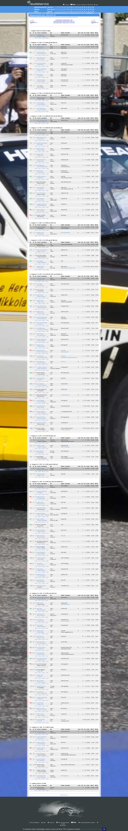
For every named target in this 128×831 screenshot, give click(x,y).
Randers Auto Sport (66, 541)
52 (36, 585)
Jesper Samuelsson (42, 368)
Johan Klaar (40, 48)
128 (36, 451)
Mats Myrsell (40, 451)
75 (36, 759)
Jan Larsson (40, 324)
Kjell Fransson (40, 614)
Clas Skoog (39, 261)
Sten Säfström (40, 187)
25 (36, 69)
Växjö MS (63, 350)
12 (36, 367)
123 (36, 625)
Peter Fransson (41, 615)
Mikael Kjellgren (41, 553)
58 (36, 422)
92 (36, 691)
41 (36, 378)
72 (36, 753)
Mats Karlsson (40, 519)
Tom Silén (39, 284)
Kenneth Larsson (41, 585)
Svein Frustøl (40, 289)
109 (36, 619)
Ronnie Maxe (40, 64)
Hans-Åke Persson (41, 306)
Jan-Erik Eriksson (41, 63)
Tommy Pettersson (41, 53)
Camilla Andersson (42, 204)
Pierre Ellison (40, 139)
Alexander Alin (40, 279)
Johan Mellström (41, 104)
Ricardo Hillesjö (41, 759)
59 (36, 132)
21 (36, 261)
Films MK (63, 719)
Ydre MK (63, 535)
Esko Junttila (40, 452)
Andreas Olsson (41, 340)
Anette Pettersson (41, 205)
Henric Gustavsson (41, 693)
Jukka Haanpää (41, 719)
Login (96, 4)
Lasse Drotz (40, 619)
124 (36, 497)
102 (36, 608)
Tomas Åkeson (40, 103)
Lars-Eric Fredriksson (42, 250)
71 (36, 563)
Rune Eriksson (40, 200)
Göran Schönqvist (41, 363)
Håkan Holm (40, 154)
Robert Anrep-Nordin (42, 352)
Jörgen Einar (40, 345)
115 (36, 417)
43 (36, 148)
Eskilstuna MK (64, 57)
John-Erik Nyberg (41, 402)
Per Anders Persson (42, 658)
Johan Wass (40, 569)
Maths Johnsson (41, 537)
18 (36, 46)
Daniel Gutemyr (41, 81)
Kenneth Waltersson (42, 120)
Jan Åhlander (40, 703)
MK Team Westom (65, 232)
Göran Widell (40, 487)
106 (36, 597)
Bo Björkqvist (40, 161)
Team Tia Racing (65, 447)
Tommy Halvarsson (42, 307)
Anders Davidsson (41, 413)
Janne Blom (40, 625)
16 (36, 232)
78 (36, 328)
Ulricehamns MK (65, 395)
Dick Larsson (40, 636)
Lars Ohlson (40, 485)
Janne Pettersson (41, 775)
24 (36, 159)
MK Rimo (63, 361)
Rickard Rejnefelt (41, 262)
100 (36, 485)
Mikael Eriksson (41, 574)
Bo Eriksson (40, 74)
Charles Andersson (42, 491)
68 (36, 468)
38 (36, 120)
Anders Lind (40, 704)
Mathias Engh (40, 468)
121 (36, 445)
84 (36, 311)
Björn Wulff (40, 749)
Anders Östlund (41, 531)
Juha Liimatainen (41, 133)
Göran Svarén (40, 407)
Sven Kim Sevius (41, 278)
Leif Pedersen (40, 580)
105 (36, 719)
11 (36, 187)
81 (36, 278)
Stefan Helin (40, 300)
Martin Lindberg (41, 548)
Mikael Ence (40, 70)
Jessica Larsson (41, 637)
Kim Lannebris (40, 211)
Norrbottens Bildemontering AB (69, 357)
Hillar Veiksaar (40, 59)
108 (36, 383)
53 (36, 339)
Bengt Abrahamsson (42, 143)
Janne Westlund (41, 417)
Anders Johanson (41, 176)
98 (36, 535)
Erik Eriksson (40, 691)
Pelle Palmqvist (41, 552)
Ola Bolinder (40, 76)
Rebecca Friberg (41, 715)
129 (36, 440)
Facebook (67, 4)
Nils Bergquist (40, 165)
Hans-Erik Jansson (41, 318)
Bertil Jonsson (40, 234)
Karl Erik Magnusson (42, 166)
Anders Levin (40, 232)
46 (36, 411)
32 (36, 137)
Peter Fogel (40, 144)
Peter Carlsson (40, 209)
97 (36, 675)
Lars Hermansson (41, 576)
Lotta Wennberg (41, 744)
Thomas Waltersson (42, 121)
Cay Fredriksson (41, 52)
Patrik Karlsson (41, 503)
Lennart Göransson (42, 110)
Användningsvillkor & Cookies (87, 822)
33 (36, 165)
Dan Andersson (41, 753)
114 (36, 653)
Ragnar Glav (40, 311)
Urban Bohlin (40, 559)
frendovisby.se (64, 81)
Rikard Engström (41, 610)
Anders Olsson (40, 445)
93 (36, 642)
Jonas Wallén (40, 680)
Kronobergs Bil (64, 352)
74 (36, 558)
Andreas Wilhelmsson (42, 470)
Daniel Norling (40, 654)
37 (36, 356)
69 (36, 295)
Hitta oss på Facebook (63, 822)
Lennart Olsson (41, 474)
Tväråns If (63, 356)
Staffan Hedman (41, 570)
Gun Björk (39, 379)
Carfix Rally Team (65, 604)
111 (36, 703)
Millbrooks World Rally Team (68, 268)
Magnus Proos (40, 475)
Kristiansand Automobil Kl (67, 289)
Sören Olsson (40, 502)
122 (36, 636)
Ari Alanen (39, 563)
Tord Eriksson (40, 198)
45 (36, 154)
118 (36, 513)
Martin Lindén (40, 148)
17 (36, 52)
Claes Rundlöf (40, 621)
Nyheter (64, 825)
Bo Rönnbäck (40, 35)
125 (36, 630)
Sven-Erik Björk (41, 378)
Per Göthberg (40, 440)
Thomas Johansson (42, 132)
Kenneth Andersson (42, 317)
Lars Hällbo (40, 85)
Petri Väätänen (40, 760)
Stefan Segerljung (41, 339)
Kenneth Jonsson (41, 57)
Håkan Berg (40, 177)
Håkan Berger (40, 632)
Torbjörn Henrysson (42, 697)
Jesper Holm (40, 155)
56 (36, 686)
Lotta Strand (40, 738)
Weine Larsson (40, 565)
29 (36, 250)
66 (36, 508)
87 (36, 552)
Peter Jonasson (41, 535)
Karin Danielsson (41, 335)
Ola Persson (40, 698)
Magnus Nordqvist (41, 97)
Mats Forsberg (40, 581)
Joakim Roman (40, 266)
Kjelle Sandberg (41, 513)
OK (104, 829)
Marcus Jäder (40, 172)
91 (36, 491)
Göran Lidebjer (41, 411)
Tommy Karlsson (41, 558)
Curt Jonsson (40, 356)
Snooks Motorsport (65, 429)
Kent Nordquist (41, 642)
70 (36, 334)
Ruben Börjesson (41, 686)
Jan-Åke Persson (41, 660)
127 (36, 614)
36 (36, 574)
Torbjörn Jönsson (41, 599)
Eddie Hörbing (40, 497)
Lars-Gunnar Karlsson (42, 329)
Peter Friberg (40, 714)
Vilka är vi (51, 822)
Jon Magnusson (41, 498)
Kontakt (91, 4)
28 (36, 171)
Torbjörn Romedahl (42, 520)
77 (36, 748)
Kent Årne (39, 721)
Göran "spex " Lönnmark (43, 515)
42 (36, 143)
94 (36, 714)
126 (36, 603)
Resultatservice (64, 795)
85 (36, 317)
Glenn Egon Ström (41, 137)
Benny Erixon (40, 46)
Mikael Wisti (40, 603)
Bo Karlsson (40, 295)
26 (36, 63)
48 (36, 350)
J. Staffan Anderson (42, 367)
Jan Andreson (40, 383)
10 (36, 74)
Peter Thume (40, 334)
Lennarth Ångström (42, 385)
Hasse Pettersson (41, 777)
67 (36, 406)
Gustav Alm (40, 671)
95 (36, 742)
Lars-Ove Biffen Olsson (43, 597)
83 (36, 580)
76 (36, 502)
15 (36, 198)
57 (36, 322)
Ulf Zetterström (41, 328)
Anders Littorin (41, 302)
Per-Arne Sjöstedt (41, 69)
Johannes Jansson (41, 418)
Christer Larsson (41, 647)
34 (36, 361)
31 (36, 103)
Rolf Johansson (41, 350)
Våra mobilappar (82, 4)
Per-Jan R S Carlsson (42, 710)
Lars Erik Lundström (42, 322)
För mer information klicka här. (91, 829)
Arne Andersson (41, 108)
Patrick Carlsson (41, 708)
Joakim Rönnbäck (41, 36)
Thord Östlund (40, 653)
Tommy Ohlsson (41, 346)
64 (36, 530)
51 (36, 400)
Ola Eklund (40, 171)
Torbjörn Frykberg (41, 447)
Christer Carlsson (41, 732)
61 (36, 569)
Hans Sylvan (40, 268)
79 (36, 519)
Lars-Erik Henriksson (42, 357)
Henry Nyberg (40, 400)
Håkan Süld (40, 675)
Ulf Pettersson (40, 361)
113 (36, 737)
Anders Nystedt (41, 748)
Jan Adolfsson (40, 648)
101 (36, 775)
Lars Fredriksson (41, 193)
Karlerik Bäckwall (41, 626)
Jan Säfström (40, 189)
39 (36, 176)
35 (36, 697)
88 (36, 708)
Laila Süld (39, 676)
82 (36, 284)
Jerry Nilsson (40, 285)
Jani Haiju (39, 608)
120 (36, 680)
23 (36, 193)
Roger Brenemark (41, 508)
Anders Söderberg (41, 737)
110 (36, 658)
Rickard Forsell (40, 150)
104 (36, 647)
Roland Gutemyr (41, 80)
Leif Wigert (40, 492)
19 (36, 209)
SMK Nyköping (64, 775)
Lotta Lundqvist (41, 742)
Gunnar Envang (41, 682)
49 (36, 474)
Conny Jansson (40, 313)
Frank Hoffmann (41, 530)
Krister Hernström (41, 422)
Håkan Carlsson (41, 251)
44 (36, 345)
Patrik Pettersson (41, 159)
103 (36, 731)
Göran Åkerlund (41, 406)
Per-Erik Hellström (41, 643)
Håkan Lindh (40, 630)
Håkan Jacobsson (41, 296)
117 (36, 300)
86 (36, 306)
